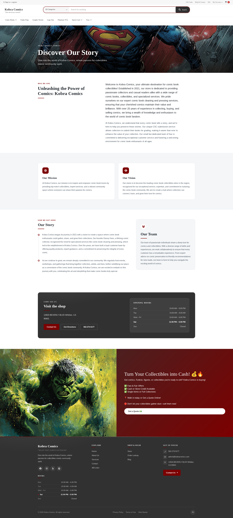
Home (94, 451)
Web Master (143, 512)
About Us (95, 455)
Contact (95, 464)
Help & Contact (200, 2)
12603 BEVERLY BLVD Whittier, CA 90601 (181, 463)
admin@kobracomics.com (178, 457)
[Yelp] (52, 468)
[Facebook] (40, 468)
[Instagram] (46, 468)
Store (130, 451)
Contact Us (51, 327)
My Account (217, 2)
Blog (129, 459)
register (14, 2)
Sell (209, 2)
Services (95, 459)
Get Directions (70, 327)
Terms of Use (131, 512)
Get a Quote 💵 (135, 411)
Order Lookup (133, 455)
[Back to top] (193, 512)
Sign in (7, 2)
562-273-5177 (88, 327)
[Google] (59, 468)
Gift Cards (189, 2)
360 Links (95, 468)
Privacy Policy (118, 512)
